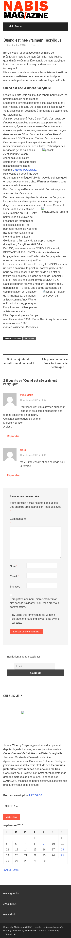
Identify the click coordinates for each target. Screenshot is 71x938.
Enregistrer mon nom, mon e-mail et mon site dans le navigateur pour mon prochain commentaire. (34, 603)
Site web (15, 586)
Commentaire (18, 520)
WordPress (30, 930)
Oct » (16, 869)
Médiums (29, 338)
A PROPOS (35, 795)
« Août (7, 869)
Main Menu (15, 26)
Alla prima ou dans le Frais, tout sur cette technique (54, 363)
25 (62, 855)
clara (23, 450)
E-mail (14, 576)
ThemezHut (9, 934)
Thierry (35, 45)
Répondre (13, 436)
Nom (13, 566)
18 (62, 849)
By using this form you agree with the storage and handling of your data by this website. (35, 618)
